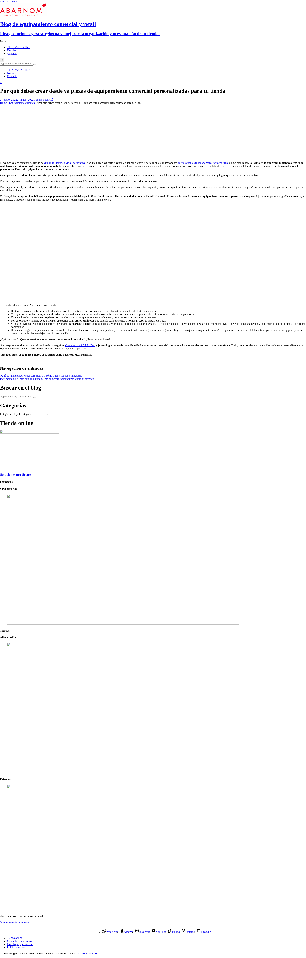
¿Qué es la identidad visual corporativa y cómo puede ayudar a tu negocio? (42, 375)
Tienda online (14, 937)
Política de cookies (17, 947)
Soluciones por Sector (15, 474)
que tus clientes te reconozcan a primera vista (203, 162)
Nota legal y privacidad (20, 944)
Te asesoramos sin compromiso (14, 922)
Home (3, 102)
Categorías (6, 414)
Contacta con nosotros (19, 941)
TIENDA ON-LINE (18, 47)
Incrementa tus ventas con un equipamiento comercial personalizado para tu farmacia (47, 378)
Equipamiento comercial (22, 102)
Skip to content (8, 1)
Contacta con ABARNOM (80, 345)
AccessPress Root (87, 953)
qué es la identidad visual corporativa (65, 162)
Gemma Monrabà (43, 99)
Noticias (11, 50)
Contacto (12, 53)
